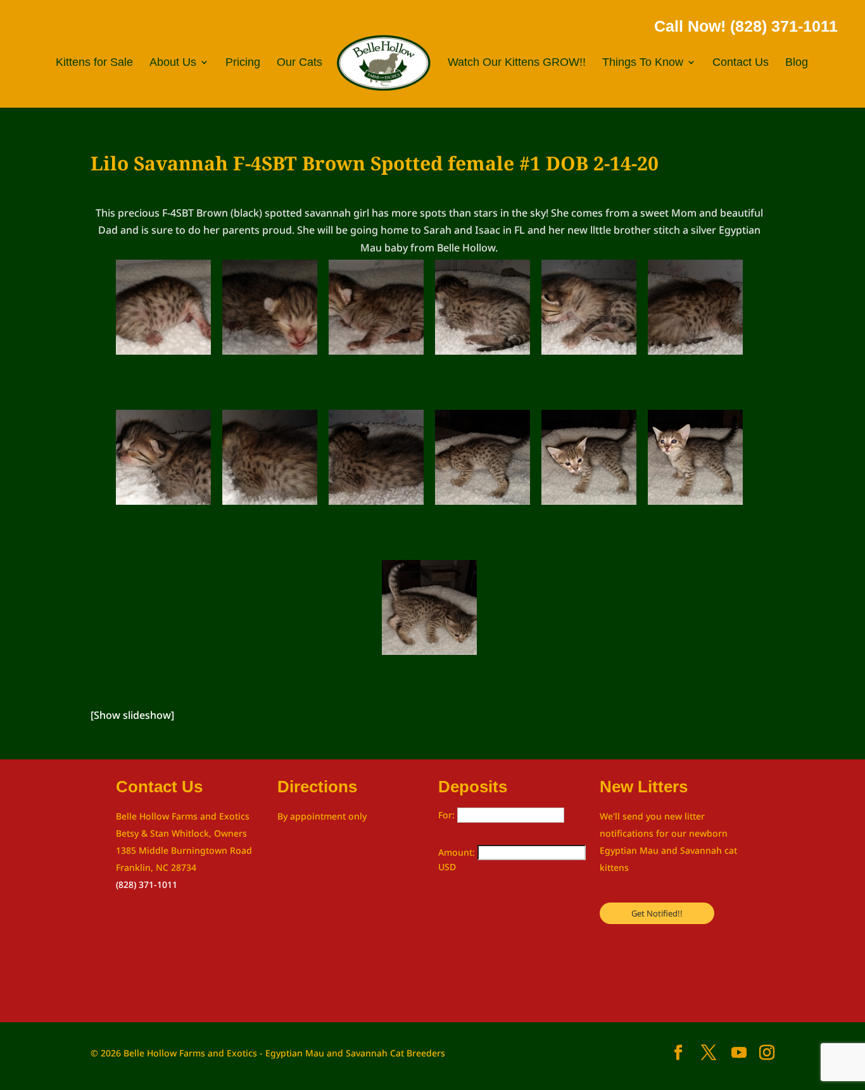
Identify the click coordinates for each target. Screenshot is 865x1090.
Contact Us (740, 63)
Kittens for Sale (94, 63)
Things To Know (642, 63)
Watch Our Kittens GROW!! (517, 63)
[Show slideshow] (132, 715)
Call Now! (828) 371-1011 (746, 26)
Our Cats (299, 63)
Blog (796, 63)
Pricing (242, 63)
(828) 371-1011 (146, 884)
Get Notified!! (657, 913)
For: (447, 815)
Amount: (457, 852)
